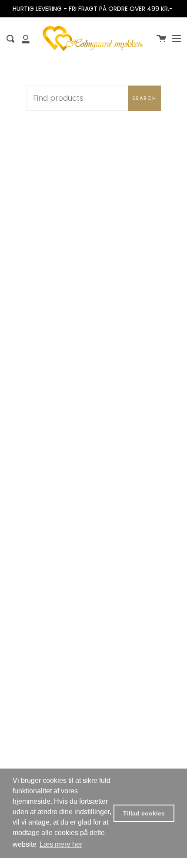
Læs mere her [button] (61, 844)
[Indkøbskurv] (161, 38)
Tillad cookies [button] (144, 813)
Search (144, 98)
